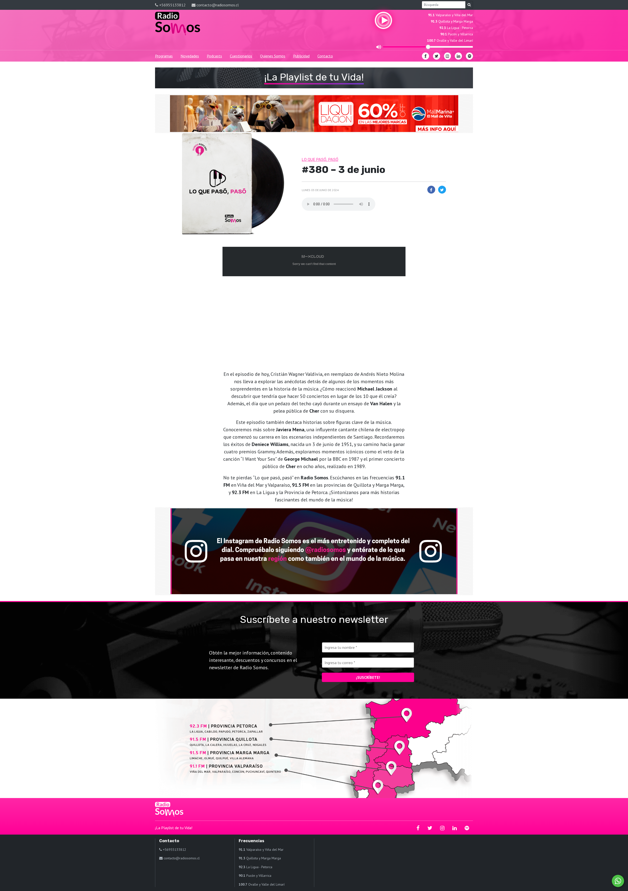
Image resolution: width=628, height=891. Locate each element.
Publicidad (301, 55)
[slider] (428, 47)
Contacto (325, 55)
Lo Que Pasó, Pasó (320, 159)
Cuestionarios (241, 55)
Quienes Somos (272, 55)
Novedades (190, 55)
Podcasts (214, 55)
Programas (164, 55)
